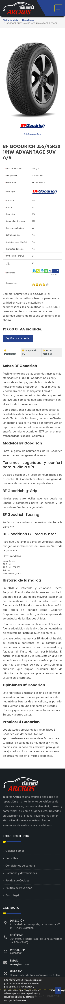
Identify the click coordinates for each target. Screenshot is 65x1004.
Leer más (21, 1000)
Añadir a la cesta (19, 338)
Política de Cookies (17, 880)
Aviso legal (12, 895)
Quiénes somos (14, 851)
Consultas (11, 858)
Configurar (53, 990)
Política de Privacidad (18, 888)
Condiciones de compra (20, 865)
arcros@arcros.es (19, 964)
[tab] (11, 352)
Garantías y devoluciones (21, 873)
